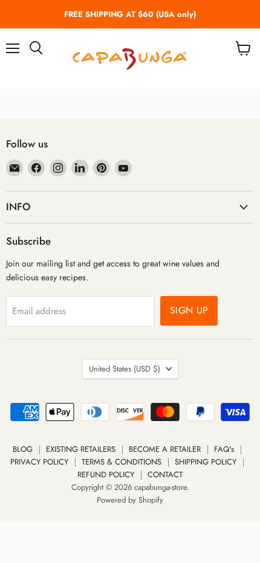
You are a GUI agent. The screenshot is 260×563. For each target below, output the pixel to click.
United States (124, 369)
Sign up (189, 310)
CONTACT (165, 474)
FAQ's (224, 449)
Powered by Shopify (130, 500)
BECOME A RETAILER (165, 449)
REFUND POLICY (105, 474)
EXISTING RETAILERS (80, 449)
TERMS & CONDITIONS (121, 462)
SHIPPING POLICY (205, 462)
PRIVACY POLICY (39, 462)
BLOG (23, 449)
